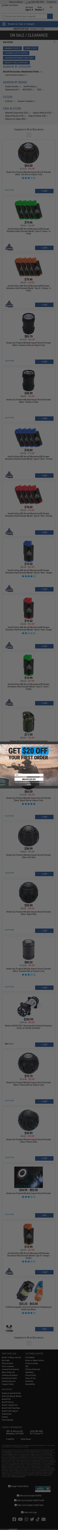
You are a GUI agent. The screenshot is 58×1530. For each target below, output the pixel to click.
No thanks (29, 784)
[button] (29, 780)
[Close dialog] (2, 746)
